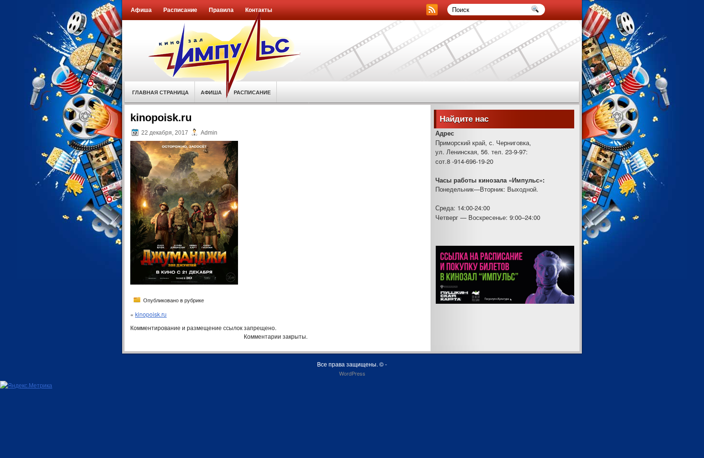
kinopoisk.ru (151, 314)
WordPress (352, 373)
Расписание (180, 10)
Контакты (258, 10)
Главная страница (160, 92)
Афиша (141, 10)
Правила (221, 10)
